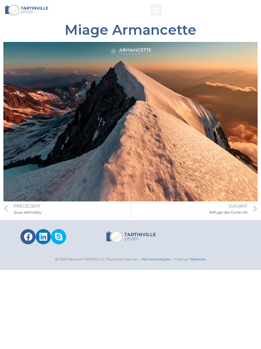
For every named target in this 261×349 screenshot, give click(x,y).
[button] (156, 10)
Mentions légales (156, 259)
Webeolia (198, 259)
